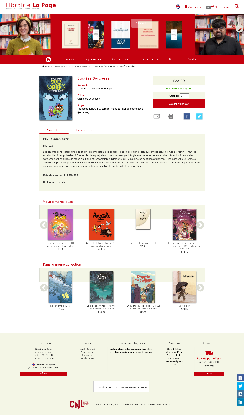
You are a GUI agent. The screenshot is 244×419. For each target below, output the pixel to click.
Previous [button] (4, 24)
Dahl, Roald (84, 88)
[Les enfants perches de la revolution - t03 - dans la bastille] (184, 224)
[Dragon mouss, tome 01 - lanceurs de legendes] (60, 224)
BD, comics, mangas (80, 66)
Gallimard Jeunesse (88, 98)
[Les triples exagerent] (143, 219)
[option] (122, 27)
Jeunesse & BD (61, 66)
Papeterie (91, 59)
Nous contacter (174, 355)
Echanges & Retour (174, 352)
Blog (172, 59)
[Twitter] (200, 116)
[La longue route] (60, 287)
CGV (174, 364)
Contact (192, 59)
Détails (43, 373)
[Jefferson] (184, 287)
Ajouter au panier (179, 103)
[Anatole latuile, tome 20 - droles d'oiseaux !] (101, 224)
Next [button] (239, 24)
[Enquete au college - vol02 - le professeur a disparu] (143, 287)
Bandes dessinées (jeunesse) (104, 66)
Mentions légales (174, 361)
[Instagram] (240, 394)
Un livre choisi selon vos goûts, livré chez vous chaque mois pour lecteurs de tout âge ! (130, 352)
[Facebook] (186, 116)
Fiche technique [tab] (86, 130)
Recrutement (174, 358)
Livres (67, 59)
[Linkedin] (240, 402)
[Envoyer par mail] (157, 116)
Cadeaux (119, 59)
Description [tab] (54, 130)
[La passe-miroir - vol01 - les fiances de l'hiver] (101, 287)
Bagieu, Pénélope (102, 88)
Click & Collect (174, 349)
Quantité (174, 95)
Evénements (148, 59)
